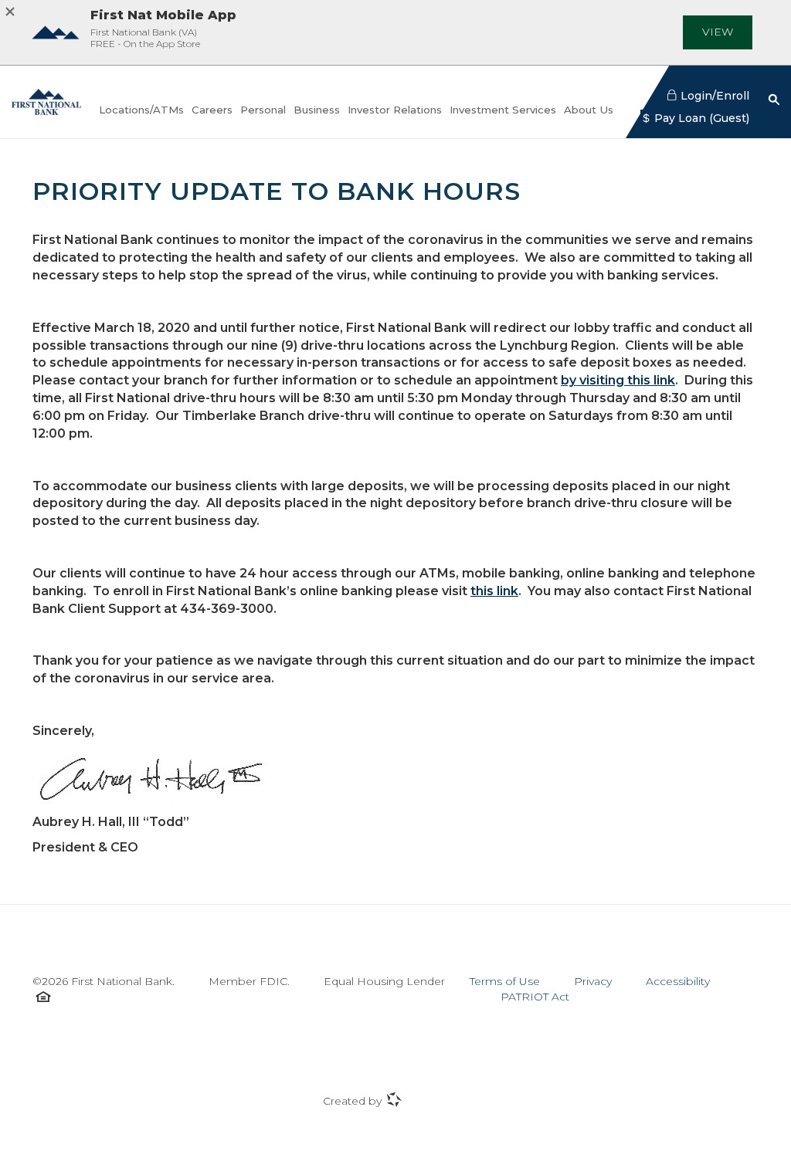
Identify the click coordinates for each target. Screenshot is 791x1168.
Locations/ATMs (141, 109)
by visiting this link (618, 380)
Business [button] (317, 109)
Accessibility (678, 981)
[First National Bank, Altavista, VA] (46, 102)
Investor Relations (395, 110)
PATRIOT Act (535, 997)
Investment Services (503, 110)
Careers (212, 109)
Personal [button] (263, 109)
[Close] (14, 10)
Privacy (593, 981)
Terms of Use (505, 981)
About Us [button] (588, 109)
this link (494, 591)
